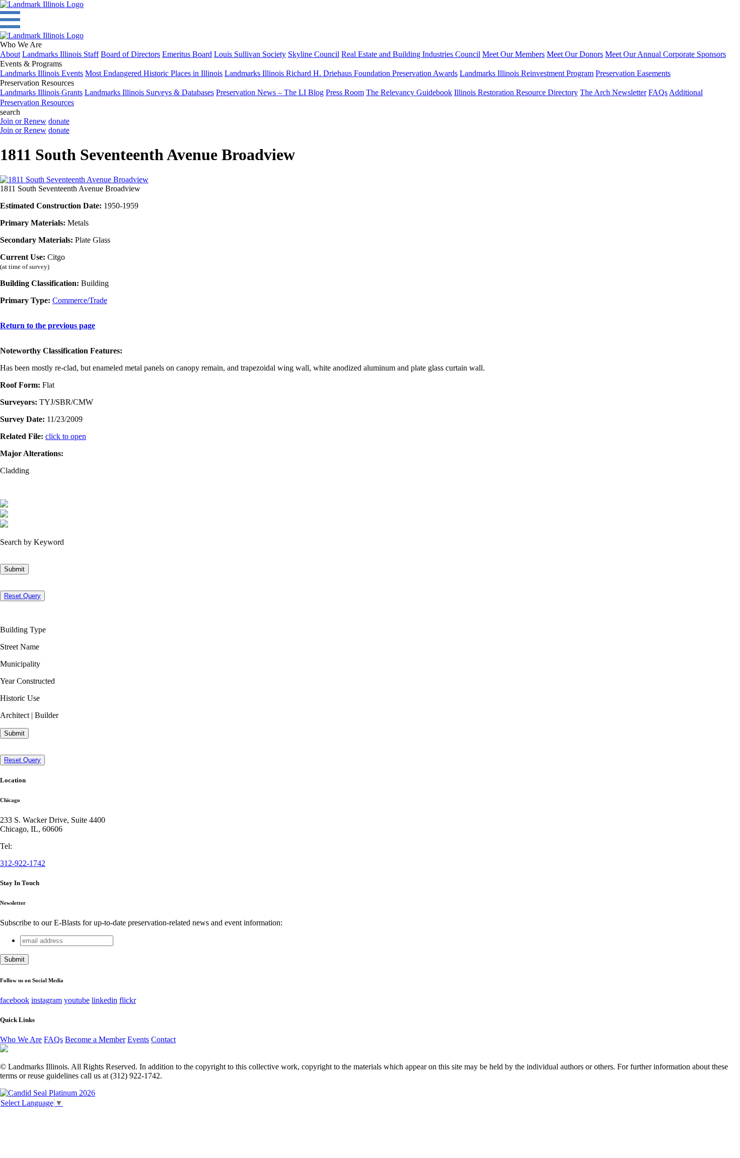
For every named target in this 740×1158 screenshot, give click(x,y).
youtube (77, 1000)
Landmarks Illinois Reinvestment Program (527, 73)
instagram (46, 1000)
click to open (65, 436)
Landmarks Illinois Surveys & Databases (149, 92)
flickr (127, 1000)
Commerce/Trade (79, 300)
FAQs (658, 92)
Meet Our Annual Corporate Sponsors (665, 54)
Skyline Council (313, 54)
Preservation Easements (633, 73)
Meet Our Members (513, 54)
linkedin (104, 1000)
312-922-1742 (22, 863)
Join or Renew (23, 121)
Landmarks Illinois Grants (41, 92)
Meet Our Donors (575, 54)
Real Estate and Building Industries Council (410, 54)
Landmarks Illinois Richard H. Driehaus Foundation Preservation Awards (341, 73)
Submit (14, 569)
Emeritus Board (187, 54)
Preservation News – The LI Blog (270, 92)
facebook (14, 1000)
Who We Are (21, 1039)
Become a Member (95, 1039)
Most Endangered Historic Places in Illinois (154, 73)
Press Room (345, 92)
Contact (163, 1039)
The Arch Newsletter (613, 92)
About (10, 54)
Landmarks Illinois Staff (60, 54)
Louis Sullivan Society (250, 54)
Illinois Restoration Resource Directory (516, 92)
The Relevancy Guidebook (409, 92)
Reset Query (22, 596)
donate (58, 121)
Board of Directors (130, 54)
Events (138, 1039)
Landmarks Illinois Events (41, 73)
